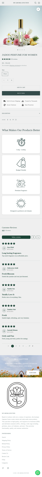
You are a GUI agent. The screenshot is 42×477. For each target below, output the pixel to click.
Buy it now (21, 93)
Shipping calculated (14, 65)
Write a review (16, 237)
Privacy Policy (6, 447)
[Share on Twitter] (10, 119)
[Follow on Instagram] (8, 468)
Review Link (5, 456)
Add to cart (21, 87)
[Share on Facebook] (7, 119)
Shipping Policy (6, 440)
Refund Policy (6, 443)
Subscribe (32, 372)
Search (4, 437)
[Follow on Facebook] (3, 468)
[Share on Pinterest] (13, 119)
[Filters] (33, 237)
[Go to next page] (33, 346)
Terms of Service (6, 450)
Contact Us (5, 453)
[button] (6, 59)
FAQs (3, 459)
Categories (5, 463)
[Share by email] (16, 119)
